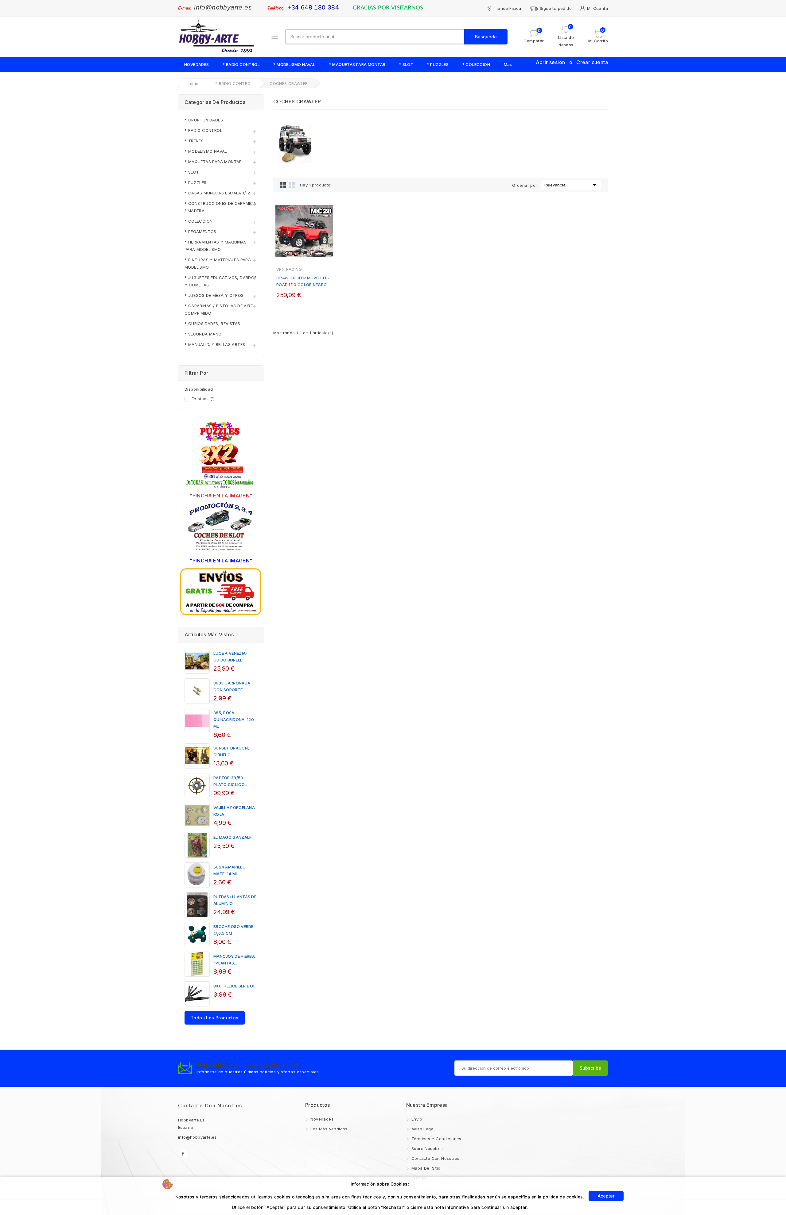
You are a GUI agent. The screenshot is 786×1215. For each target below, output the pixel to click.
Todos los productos (215, 1017)
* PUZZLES (438, 64)
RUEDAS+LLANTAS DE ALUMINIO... (234, 900)
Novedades (321, 1119)
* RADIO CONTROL (241, 64)
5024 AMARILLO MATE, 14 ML (229, 870)
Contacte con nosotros (210, 1105)
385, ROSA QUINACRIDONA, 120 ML (233, 719)
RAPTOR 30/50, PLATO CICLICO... (230, 781)
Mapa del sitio (425, 1168)
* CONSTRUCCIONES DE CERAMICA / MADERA (220, 207)
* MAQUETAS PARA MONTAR (357, 64)
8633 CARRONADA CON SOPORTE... (231, 686)
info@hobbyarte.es (223, 7)
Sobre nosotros (426, 1148)
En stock (203, 398)
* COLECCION (476, 64)
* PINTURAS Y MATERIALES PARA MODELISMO (218, 263)
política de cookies (563, 1196)
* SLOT (406, 64)
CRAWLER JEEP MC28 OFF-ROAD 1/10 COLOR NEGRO (302, 281)
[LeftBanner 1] (221, 455)
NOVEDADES (196, 64)
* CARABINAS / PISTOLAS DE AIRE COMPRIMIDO (219, 309)
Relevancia (571, 185)
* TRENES (194, 140)
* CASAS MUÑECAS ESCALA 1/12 (217, 192)
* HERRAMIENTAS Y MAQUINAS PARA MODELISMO (216, 246)
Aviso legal (422, 1128)
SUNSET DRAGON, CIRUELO (231, 751)
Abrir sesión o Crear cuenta (572, 62)
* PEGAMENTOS (200, 231)
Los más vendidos (328, 1128)
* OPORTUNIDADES (204, 119)
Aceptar (606, 1195)
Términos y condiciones (435, 1138)
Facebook (183, 1154)
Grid (283, 185)
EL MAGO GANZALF (232, 837)
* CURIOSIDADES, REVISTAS (212, 323)
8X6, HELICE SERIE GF (234, 985)
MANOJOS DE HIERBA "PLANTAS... (234, 959)
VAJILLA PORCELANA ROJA (234, 811)
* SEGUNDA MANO (203, 334)
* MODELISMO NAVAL (294, 64)
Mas (508, 64)
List (292, 185)
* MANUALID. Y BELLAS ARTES (215, 344)
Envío (416, 1119)
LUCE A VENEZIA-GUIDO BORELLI (230, 656)
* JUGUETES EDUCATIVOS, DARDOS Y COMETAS (221, 281)
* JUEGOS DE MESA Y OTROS (214, 295)
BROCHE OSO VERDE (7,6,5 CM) (233, 930)
